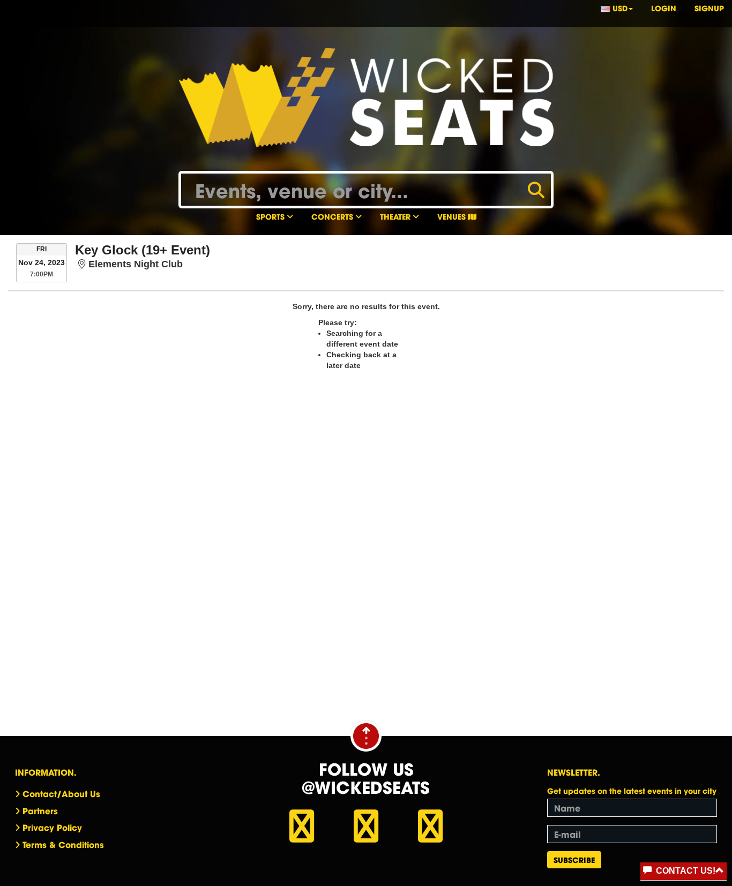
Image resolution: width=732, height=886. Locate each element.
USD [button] (619, 7)
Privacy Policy (52, 827)
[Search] (536, 189)
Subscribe (574, 859)
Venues (452, 216)
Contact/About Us (61, 793)
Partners (40, 810)
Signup (709, 7)
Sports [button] (271, 216)
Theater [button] (396, 216)
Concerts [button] (333, 216)
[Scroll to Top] (366, 735)
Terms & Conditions (63, 844)
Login (663, 7)
